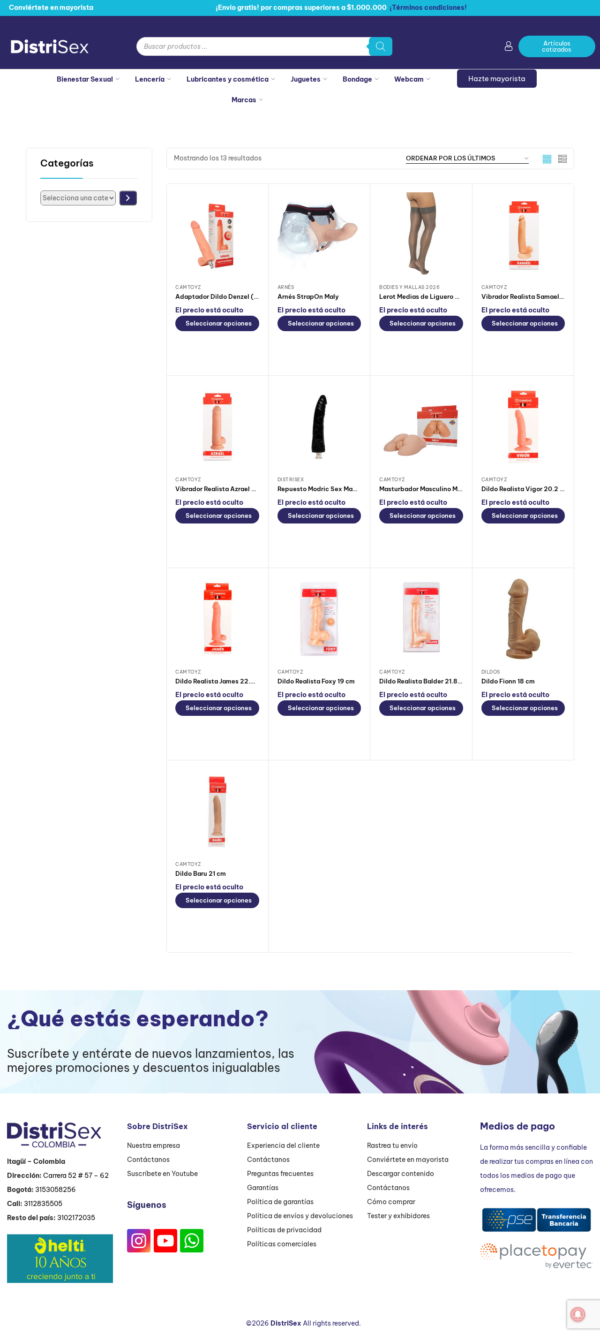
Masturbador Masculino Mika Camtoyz (437, 489)
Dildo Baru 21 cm (200, 873)
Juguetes (306, 79)
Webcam (409, 79)
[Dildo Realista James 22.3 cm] (217, 619)
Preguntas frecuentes (280, 1173)
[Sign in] (508, 48)
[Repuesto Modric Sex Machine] (319, 427)
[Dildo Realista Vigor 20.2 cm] (523, 427)
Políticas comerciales (281, 1244)
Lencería (150, 79)
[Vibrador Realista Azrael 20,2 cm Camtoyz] (217, 427)
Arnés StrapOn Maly (308, 296)
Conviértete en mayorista (408, 1159)
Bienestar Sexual (85, 79)
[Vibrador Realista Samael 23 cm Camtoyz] (523, 234)
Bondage (357, 79)
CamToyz (188, 287)
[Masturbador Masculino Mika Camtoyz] (421, 427)
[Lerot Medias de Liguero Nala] (421, 234)
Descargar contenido (400, 1173)
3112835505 (43, 1203)
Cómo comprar (391, 1202)
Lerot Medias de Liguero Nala (424, 296)
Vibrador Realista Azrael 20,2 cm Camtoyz (240, 489)
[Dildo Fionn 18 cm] (523, 619)
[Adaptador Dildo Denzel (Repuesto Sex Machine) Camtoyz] (217, 234)
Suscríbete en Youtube (162, 1173)
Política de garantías (280, 1202)
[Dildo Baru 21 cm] (217, 811)
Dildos (490, 672)
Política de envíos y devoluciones (300, 1216)
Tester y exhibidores (398, 1216)
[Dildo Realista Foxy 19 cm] (319, 619)
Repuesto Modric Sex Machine (323, 489)
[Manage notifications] (577, 1314)
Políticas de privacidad (284, 1230)
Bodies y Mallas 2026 (409, 287)
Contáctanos (148, 1159)
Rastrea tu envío (392, 1145)
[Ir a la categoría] (128, 197)
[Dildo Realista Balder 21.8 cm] (421, 619)
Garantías (262, 1187)
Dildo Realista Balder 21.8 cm (423, 681)
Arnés (286, 287)
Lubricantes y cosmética (228, 79)
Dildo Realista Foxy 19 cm (316, 681)
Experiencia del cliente (283, 1145)
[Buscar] (380, 46)
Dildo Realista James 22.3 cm (220, 681)
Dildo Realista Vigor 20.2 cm (525, 489)
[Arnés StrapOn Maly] (319, 234)
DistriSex (291, 480)
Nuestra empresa (153, 1145)
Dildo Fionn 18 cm (508, 681)
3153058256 (55, 1189)
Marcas (244, 100)
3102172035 (76, 1218)
